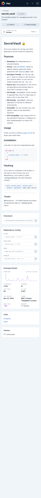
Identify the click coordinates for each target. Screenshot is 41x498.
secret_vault (8, 13)
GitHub (6, 321)
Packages (6, 10)
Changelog (7, 318)
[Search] (32, 3)
